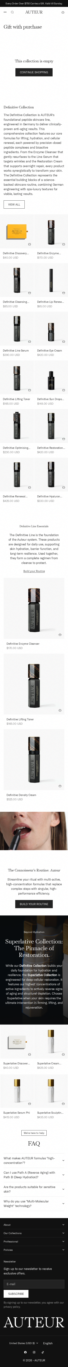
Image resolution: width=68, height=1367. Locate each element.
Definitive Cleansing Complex (15, 302)
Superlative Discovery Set (16, 1064)
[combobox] (50, 1343)
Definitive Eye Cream (49, 350)
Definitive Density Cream (21, 795)
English (48, 1343)
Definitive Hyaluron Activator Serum (48, 497)
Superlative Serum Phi (16, 1112)
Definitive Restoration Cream (50, 448)
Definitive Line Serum (16, 350)
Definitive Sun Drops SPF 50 (49, 399)
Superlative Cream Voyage (48, 1064)
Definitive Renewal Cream (14, 497)
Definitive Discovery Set (15, 254)
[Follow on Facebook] (25, 1352)
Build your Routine (34, 571)
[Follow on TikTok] (42, 1352)
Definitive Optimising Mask (15, 448)
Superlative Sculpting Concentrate (50, 1113)
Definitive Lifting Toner (16, 399)
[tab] (19, 107)
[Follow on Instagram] (34, 1352)
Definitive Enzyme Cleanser (48, 254)
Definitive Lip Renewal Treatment (50, 302)
